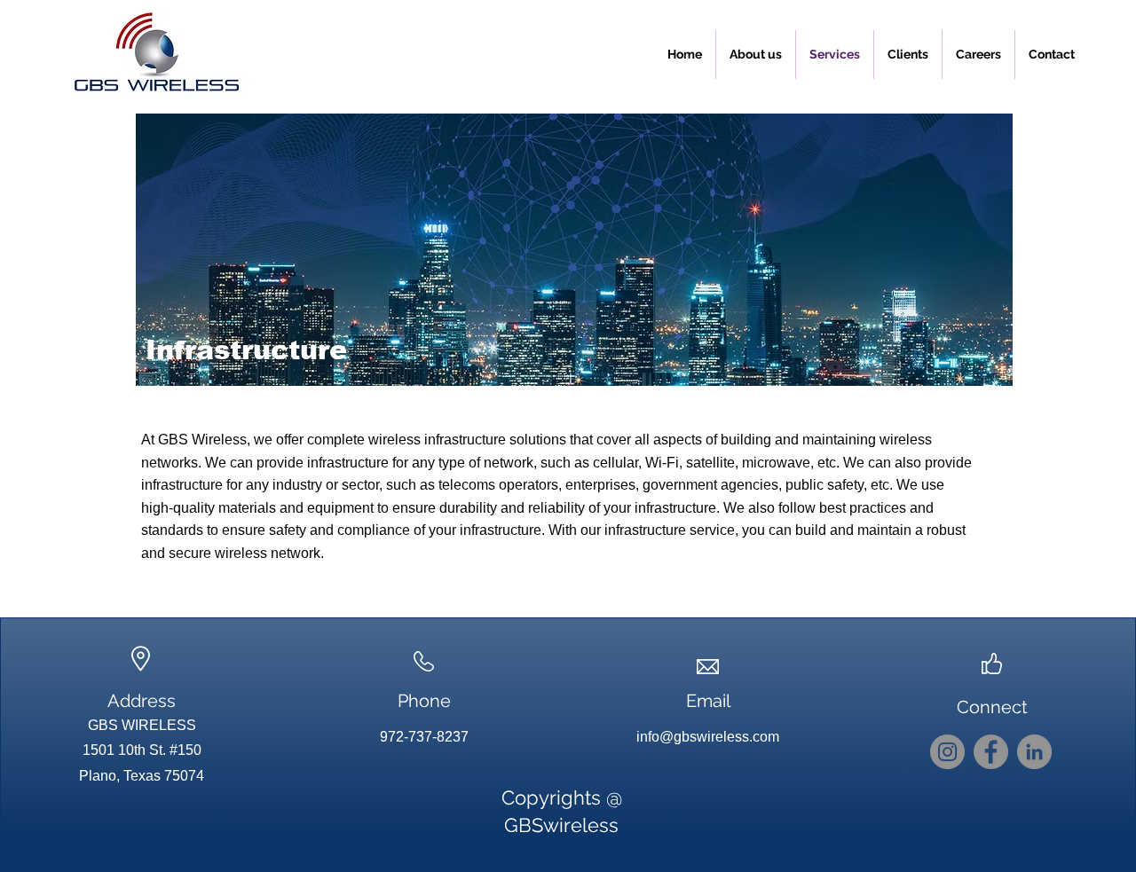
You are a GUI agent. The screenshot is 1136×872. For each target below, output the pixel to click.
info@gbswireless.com (707, 736)
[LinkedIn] (1034, 752)
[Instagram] (947, 752)
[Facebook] (991, 752)
